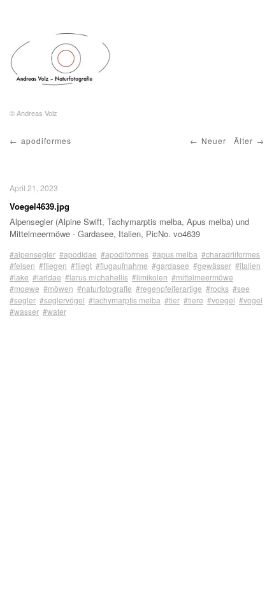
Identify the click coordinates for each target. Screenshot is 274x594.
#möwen (58, 288)
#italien (248, 265)
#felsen (22, 265)
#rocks (217, 288)
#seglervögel (62, 299)
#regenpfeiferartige (169, 288)
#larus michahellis (96, 277)
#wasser (24, 311)
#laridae (46, 277)
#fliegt (81, 265)
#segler (23, 299)
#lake (19, 277)
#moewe (25, 288)
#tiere (193, 299)
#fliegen (53, 265)
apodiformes (46, 140)
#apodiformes (124, 254)
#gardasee (170, 265)
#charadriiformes (230, 254)
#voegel (221, 299)
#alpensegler (32, 254)
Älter (243, 140)
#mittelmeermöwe (202, 277)
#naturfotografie (104, 288)
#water (54, 311)
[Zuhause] (61, 59)
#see (241, 288)
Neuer (213, 140)
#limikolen (150, 277)
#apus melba (175, 254)
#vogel (251, 299)
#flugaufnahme (122, 265)
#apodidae (78, 254)
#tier (172, 299)
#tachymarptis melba (125, 299)
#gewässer (212, 265)
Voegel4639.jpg (39, 206)
